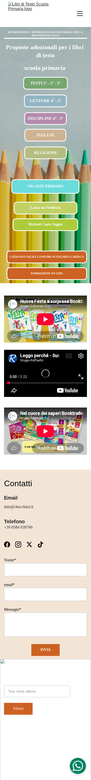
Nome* (10, 560)
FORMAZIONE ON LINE (47, 273)
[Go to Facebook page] (9, 544)
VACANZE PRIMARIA (45, 186)
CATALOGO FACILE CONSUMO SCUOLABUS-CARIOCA (47, 256)
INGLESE (45, 135)
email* (9, 585)
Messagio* (12, 609)
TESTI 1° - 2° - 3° (45, 83)
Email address (15, 682)
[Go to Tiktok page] (40, 544)
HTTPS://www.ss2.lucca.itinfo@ (66, 763)
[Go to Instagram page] (20, 544)
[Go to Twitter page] (31, 544)
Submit (18, 708)
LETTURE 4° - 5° (45, 101)
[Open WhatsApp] (78, 766)
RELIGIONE (45, 153)
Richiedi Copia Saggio (45, 224)
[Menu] (80, 13)
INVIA (45, 650)
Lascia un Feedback (45, 208)
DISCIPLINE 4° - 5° (45, 118)
